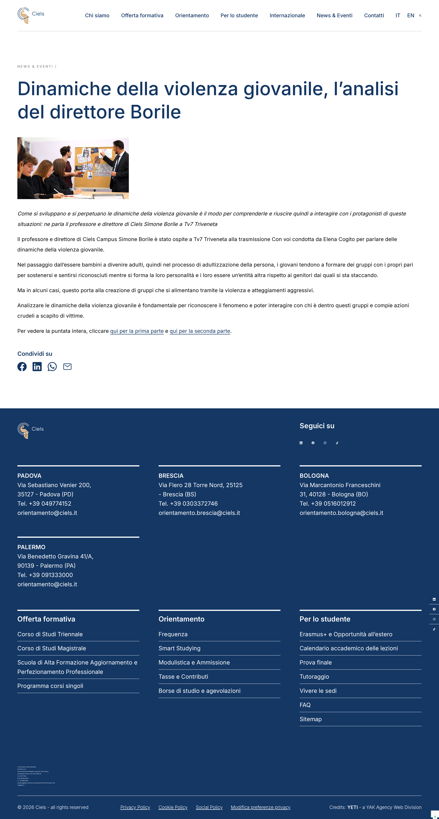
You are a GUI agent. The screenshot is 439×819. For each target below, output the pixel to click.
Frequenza (173, 634)
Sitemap (311, 719)
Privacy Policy (135, 807)
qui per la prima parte (137, 331)
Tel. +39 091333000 (45, 574)
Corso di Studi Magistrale (51, 648)
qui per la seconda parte (200, 331)
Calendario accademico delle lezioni (349, 648)
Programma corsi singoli (50, 685)
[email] (67, 366)
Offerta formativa (142, 15)
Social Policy (209, 807)
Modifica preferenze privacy (260, 807)
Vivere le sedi (318, 690)
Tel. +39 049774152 (44, 503)
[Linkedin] (37, 366)
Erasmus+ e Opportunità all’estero (346, 634)
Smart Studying (180, 648)
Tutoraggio (314, 676)
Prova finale (316, 662)
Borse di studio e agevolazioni (200, 690)
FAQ (305, 704)
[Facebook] (22, 366)
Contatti (374, 15)
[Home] (30, 15)
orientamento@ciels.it (47, 512)
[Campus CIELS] (78, 430)
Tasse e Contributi (183, 676)
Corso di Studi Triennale (50, 634)
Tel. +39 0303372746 (188, 503)
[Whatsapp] (52, 366)
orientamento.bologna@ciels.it (341, 512)
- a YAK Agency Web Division (384, 807)
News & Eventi (334, 15)
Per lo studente (239, 15)
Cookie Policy (173, 807)
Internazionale (287, 15)
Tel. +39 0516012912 (328, 503)
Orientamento (192, 15)
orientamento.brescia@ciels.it (199, 512)
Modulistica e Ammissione (194, 662)
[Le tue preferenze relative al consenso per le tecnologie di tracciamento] (435, 817)
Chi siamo (97, 15)
